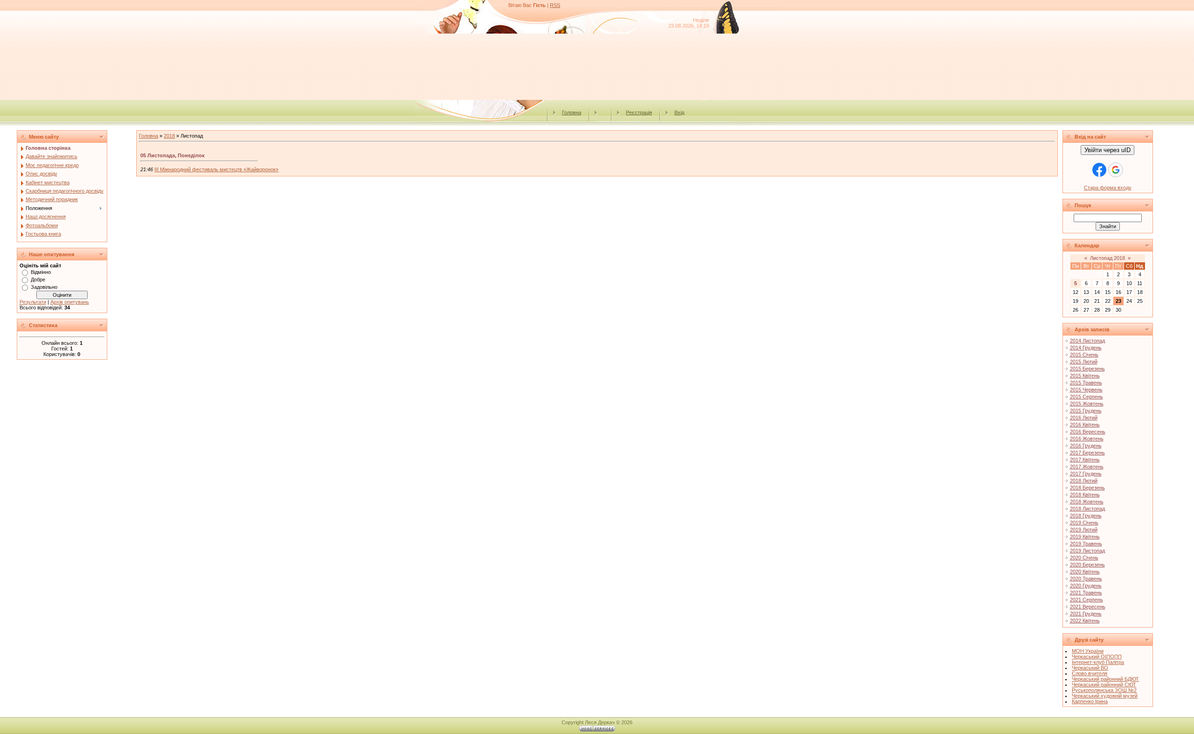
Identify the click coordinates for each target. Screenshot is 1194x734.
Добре (38, 279)
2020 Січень (1084, 557)
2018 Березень (1087, 487)
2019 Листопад (1087, 550)
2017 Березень (1087, 452)
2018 (169, 136)
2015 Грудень (1086, 410)
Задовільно (44, 287)
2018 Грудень (1086, 515)
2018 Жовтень (1087, 501)
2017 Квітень (1085, 459)
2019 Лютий (1083, 529)
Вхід (679, 112)
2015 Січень (1084, 354)
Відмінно (41, 272)
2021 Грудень (1086, 613)
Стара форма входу (1108, 187)
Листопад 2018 (1107, 258)
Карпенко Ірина (1090, 701)
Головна (571, 112)
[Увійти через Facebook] (1099, 170)
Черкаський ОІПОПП (1097, 656)
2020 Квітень (1085, 571)
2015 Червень (1086, 389)
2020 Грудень (1086, 585)
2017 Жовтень (1087, 466)
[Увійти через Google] (1115, 169)
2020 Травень (1086, 578)
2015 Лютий (1083, 361)
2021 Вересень (1087, 606)
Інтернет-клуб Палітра (1098, 662)
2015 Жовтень (1087, 403)
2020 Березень (1087, 564)
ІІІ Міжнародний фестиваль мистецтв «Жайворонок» (216, 169)
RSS (555, 5)
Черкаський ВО (1090, 668)
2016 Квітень (1085, 424)
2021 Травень (1086, 592)
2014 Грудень (1086, 347)
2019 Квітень (1085, 536)
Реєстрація (639, 112)
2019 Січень (1084, 522)
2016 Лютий (1083, 417)
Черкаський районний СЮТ (1104, 684)
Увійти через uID (1107, 150)
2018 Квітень (1085, 494)
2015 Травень (1086, 382)
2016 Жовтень (1087, 438)
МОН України (1088, 651)
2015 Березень (1087, 368)
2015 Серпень (1086, 396)
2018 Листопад (1087, 508)
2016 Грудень (1086, 445)
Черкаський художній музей (1105, 696)
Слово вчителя (1089, 673)
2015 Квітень (1085, 375)
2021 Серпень (1086, 599)
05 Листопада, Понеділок (172, 155)
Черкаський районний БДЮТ (1105, 679)
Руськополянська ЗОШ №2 (1104, 690)
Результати (33, 302)
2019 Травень (1086, 543)
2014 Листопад (1087, 340)
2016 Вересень (1087, 431)
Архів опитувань (69, 302)
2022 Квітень (1085, 620)
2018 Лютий (1083, 480)
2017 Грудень (1086, 473)
